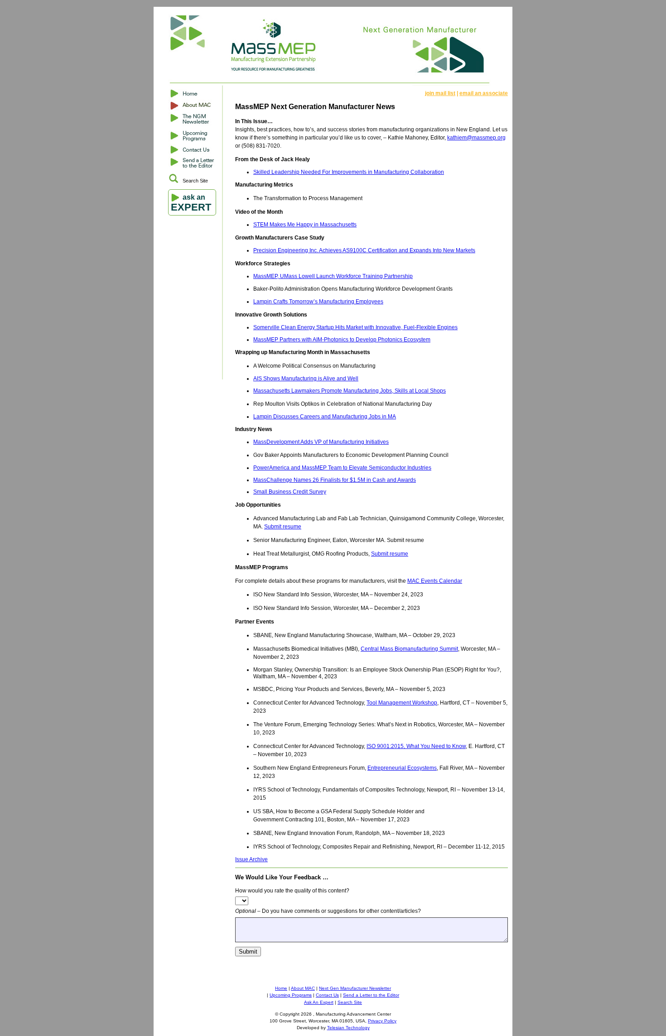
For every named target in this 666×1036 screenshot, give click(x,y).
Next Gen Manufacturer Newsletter (355, 988)
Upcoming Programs (291, 995)
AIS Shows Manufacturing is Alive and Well (305, 378)
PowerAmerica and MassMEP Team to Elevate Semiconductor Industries (342, 468)
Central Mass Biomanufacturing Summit (409, 649)
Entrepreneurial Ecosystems (402, 768)
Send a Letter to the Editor (371, 995)
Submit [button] (248, 951)
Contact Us (327, 995)
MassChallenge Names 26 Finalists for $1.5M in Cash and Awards (334, 480)
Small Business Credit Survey (289, 492)
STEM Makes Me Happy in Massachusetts (305, 224)
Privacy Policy (382, 1020)
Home (281, 988)
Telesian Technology (348, 1027)
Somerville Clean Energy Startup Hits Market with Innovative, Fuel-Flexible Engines (355, 327)
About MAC (303, 988)
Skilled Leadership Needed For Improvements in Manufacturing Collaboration (348, 172)
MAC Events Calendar (434, 581)
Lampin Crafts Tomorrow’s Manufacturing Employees (318, 301)
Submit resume (282, 526)
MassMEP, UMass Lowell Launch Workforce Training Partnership (333, 276)
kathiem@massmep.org (476, 137)
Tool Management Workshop (402, 703)
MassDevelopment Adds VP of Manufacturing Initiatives (321, 442)
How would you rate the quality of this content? (292, 890)
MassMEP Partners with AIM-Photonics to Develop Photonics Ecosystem (341, 339)
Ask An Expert (318, 1002)
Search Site (195, 180)
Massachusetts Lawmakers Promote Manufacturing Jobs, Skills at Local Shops (349, 391)
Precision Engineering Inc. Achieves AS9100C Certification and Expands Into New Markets (364, 250)
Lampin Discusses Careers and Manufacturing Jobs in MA (324, 416)
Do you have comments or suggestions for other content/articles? (328, 911)
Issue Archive (251, 859)
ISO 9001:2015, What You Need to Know (416, 746)
